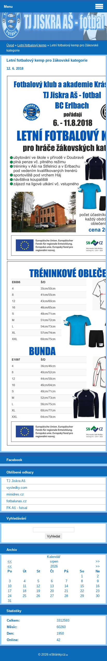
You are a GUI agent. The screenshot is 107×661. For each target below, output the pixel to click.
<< (10, 561)
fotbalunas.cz (16, 501)
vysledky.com (16, 488)
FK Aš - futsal (16, 508)
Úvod (10, 45)
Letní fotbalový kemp (31, 45)
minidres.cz (15, 494)
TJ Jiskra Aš (15, 481)
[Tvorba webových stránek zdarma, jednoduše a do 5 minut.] (67, 655)
